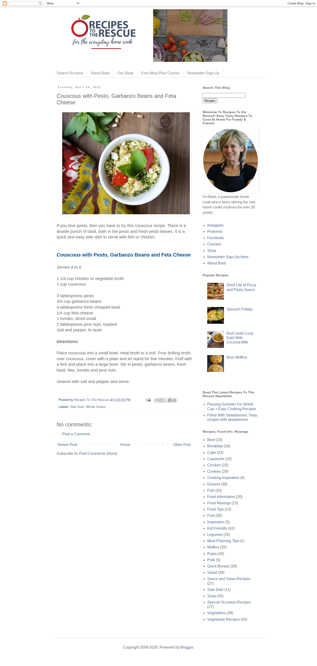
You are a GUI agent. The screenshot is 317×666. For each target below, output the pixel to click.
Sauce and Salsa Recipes (228, 579)
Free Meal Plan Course (160, 73)
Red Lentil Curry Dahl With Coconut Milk (239, 337)
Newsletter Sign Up (203, 73)
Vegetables (216, 613)
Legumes (215, 535)
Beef (211, 440)
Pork (211, 560)
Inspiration (215, 522)
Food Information (221, 497)
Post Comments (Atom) (98, 453)
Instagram (215, 225)
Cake (211, 453)
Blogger (186, 647)
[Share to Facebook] (170, 400)
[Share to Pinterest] (174, 400)
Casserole (215, 459)
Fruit (211, 516)
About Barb (100, 73)
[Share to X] (165, 400)
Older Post (182, 445)
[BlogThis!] (161, 400)
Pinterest (214, 232)
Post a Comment (76, 434)
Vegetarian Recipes (223, 619)
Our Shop (125, 73)
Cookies (214, 471)
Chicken (214, 465)
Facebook (215, 238)
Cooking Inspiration (223, 478)
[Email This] (157, 400)
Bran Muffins (236, 357)
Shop (211, 251)
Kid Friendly (217, 528)
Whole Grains (96, 407)
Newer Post (67, 445)
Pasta (212, 554)
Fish (210, 490)
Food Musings (219, 503)
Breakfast (215, 446)
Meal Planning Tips (223, 541)
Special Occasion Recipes (229, 602)
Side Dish (77, 407)
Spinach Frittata (239, 309)
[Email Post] (148, 400)
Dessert (213, 484)
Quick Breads (218, 566)
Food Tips (215, 509)
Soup (211, 596)
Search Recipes (70, 73)
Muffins (213, 547)
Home (125, 445)
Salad (212, 572)
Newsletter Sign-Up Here (228, 257)
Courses (214, 244)
